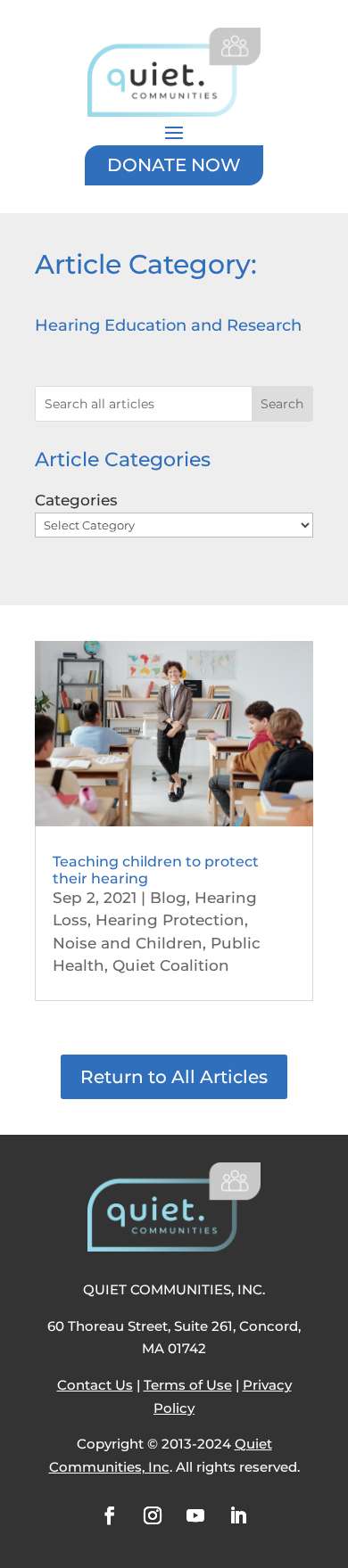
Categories (76, 500)
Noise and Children (128, 943)
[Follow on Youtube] (195, 1515)
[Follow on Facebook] (110, 1515)
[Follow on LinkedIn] (238, 1515)
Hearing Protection (169, 920)
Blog (168, 898)
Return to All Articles (174, 1077)
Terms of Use (188, 1384)
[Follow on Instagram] (152, 1515)
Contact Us (95, 1384)
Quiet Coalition (170, 965)
